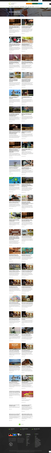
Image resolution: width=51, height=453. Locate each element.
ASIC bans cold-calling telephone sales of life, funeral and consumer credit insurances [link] (14, 287)
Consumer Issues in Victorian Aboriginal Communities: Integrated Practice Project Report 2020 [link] (27, 255)
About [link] (26, 6)
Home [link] (9, 6)
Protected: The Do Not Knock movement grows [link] (14, 405)
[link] (50, 4)
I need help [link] (29, 0)
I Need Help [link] (12, 6)
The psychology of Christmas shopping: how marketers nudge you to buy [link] (15, 391)
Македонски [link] (28, 443)
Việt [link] (26, 445)
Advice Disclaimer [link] (37, 441)
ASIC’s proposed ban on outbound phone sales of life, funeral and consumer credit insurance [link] (27, 350)
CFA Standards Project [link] (37, 440)
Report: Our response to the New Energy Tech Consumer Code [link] (27, 114)
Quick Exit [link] (40, 0)
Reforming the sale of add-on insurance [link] (27, 319)
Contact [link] (33, 6)
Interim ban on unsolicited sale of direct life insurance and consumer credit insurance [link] (27, 271)
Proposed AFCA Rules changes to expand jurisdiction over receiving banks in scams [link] (27, 27)
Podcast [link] (30, 6)
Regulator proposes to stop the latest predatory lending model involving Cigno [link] (27, 220)
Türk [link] (27, 444)
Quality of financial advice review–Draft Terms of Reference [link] (14, 97)
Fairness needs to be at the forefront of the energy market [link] (14, 334)
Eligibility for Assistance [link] (37, 442)
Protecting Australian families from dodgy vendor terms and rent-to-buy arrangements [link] (27, 303)
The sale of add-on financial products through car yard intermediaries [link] (14, 220)
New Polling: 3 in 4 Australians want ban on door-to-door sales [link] (14, 414)
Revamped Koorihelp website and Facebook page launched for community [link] (14, 185)
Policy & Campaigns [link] (22, 6)
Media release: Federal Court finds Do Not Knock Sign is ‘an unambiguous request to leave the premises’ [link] (27, 414)
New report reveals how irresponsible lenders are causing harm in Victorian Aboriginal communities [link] (14, 255)
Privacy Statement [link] (37, 445)
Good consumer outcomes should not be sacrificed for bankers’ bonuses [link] (14, 303)
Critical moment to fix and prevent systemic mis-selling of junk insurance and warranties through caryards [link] (15, 271)
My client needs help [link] (16, 6)
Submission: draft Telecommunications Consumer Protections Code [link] (27, 382)
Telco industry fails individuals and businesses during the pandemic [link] (26, 168)
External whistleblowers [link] (38, 444)
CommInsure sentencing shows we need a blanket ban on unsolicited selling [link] (27, 287)
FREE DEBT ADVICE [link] (29, 3)
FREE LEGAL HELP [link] (35, 3)
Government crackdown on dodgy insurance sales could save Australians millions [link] (14, 319)
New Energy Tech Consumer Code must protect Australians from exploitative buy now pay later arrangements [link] (14, 366)
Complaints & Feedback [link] (38, 443)
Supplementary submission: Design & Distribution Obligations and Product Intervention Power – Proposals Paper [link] (26, 405)
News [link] (28, 6)
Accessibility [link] (27, 436)
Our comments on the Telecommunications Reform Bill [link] (27, 97)
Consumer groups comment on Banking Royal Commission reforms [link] (27, 132)
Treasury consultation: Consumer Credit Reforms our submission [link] (27, 150)
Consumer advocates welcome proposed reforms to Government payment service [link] (27, 45)
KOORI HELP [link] (40, 3)
